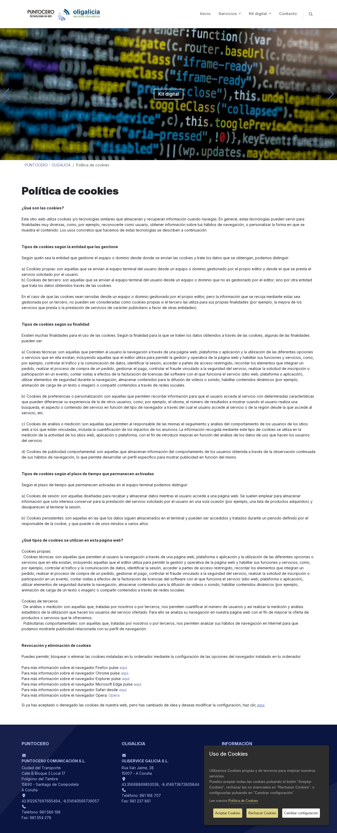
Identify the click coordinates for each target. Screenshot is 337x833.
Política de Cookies (243, 801)
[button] (6, 94)
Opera (114, 695)
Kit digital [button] (258, 13)
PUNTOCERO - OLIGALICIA (48, 165)
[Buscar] (310, 14)
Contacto (288, 13)
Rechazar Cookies (262, 813)
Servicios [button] (228, 13)
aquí (123, 667)
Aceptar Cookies (227, 813)
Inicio (205, 13)
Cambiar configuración (301, 813)
